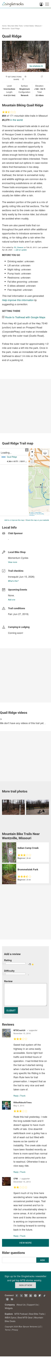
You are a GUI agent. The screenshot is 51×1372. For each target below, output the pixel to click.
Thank (22, 1095)
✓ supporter (32, 1030)
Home (4, 26)
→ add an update (20, 249)
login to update (14, 618)
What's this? (13, 581)
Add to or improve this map (14, 520)
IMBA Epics (10, 1317)
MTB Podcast (20, 1313)
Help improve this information (18, 300)
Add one (11, 599)
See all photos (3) (36, 66)
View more (12, 562)
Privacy (15, 1329)
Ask (42, 1260)
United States (29, 26)
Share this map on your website (37, 520)
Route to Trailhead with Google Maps (25, 317)
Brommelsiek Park (28, 869)
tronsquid (13, 576)
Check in (28, 79)
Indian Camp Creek (28, 848)
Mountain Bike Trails (15, 26)
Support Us (32, 1304)
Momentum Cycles (18, 557)
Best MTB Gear (25, 1317)
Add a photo (32, 76)
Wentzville (6, 28)
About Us (20, 1304)
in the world (16, 120)
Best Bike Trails (36, 1313)
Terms (7, 1329)
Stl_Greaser (18, 247)
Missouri (38, 26)
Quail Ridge (15, 28)
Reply (15, 1095)
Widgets (9, 1308)
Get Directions (14, 76)
